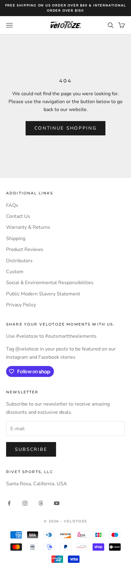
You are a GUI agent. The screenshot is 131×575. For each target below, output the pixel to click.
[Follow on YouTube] (57, 503)
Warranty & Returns (28, 227)
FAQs (12, 205)
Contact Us (18, 216)
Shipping (15, 238)
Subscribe (31, 449)
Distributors (19, 260)
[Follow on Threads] (41, 503)
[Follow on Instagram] (25, 503)
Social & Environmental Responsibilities (50, 282)
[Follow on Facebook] (9, 503)
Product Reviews (24, 249)
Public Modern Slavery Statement (43, 294)
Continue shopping (65, 128)
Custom (14, 271)
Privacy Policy (21, 304)
